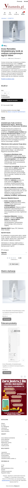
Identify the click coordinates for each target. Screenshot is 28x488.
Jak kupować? (5, 444)
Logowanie (4, 452)
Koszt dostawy (5, 441)
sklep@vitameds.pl (6, 480)
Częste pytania (5, 445)
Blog (2, 466)
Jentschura (4, 428)
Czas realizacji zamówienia (8, 437)
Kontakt (3, 469)
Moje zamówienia (5, 453)
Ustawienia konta (5, 457)
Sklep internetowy (12, 486)
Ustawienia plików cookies (8, 458)
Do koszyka (7, 319)
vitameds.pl (3, 18)
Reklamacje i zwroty (6, 442)
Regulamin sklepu (5, 472)
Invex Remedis (5, 429)
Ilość (2, 90)
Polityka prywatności (6, 471)
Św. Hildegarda (5, 426)
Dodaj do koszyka (12, 100)
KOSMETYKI (11, 18)
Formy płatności (5, 439)
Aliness (3, 423)
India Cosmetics (5, 431)
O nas (2, 465)
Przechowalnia (5, 455)
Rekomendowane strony (7, 468)
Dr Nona (3, 425)
